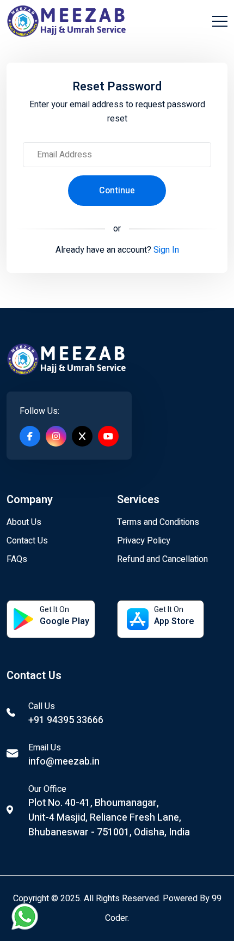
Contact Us (27, 540)
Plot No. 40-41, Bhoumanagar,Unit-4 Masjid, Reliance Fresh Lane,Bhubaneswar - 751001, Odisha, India (109, 818)
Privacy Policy (143, 540)
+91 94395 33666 (65, 720)
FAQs (17, 559)
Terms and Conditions (158, 522)
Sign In (165, 249)
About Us (24, 522)
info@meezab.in (64, 761)
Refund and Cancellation (162, 559)
